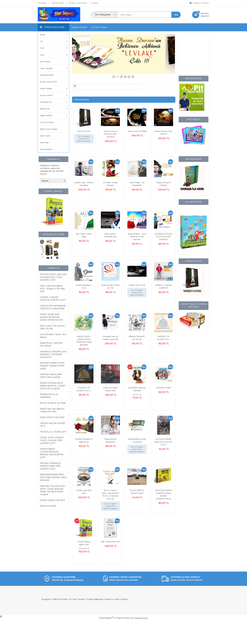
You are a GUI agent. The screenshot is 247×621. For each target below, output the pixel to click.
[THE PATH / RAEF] (163, 374)
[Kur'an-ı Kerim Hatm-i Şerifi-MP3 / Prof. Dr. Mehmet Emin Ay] (110, 477)
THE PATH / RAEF (163, 388)
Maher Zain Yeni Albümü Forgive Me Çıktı (52, 410)
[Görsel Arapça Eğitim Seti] (83, 528)
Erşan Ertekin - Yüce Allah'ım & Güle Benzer (137, 236)
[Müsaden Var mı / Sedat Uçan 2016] (110, 323)
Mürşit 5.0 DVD (84, 131)
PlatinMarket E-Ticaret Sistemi (115, 618)
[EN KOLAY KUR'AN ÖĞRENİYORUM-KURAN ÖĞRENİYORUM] (163, 477)
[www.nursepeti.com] (59, 20)
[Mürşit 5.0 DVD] (83, 118)
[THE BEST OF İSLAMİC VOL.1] (163, 323)
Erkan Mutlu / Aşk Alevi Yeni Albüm (51, 344)
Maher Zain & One (137, 285)
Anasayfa (45, 599)
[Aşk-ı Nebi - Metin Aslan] (83, 220)
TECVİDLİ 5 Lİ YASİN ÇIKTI (53, 432)
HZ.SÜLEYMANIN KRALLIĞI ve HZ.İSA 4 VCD (163, 442)
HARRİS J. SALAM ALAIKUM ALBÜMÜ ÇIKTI (53, 298)
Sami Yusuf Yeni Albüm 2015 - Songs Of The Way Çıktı (52, 288)
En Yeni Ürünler (77, 599)
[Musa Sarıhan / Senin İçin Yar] (110, 272)
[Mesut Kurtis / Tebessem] (110, 426)
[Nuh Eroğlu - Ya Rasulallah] (137, 169)
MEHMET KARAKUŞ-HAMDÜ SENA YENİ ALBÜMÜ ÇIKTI (50, 466)
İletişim (124, 599)
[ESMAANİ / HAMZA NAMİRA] (137, 374)
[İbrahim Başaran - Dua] (83, 272)
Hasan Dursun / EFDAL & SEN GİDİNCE (110, 134)
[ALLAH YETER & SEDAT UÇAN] (137, 477)
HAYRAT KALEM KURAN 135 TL (52, 424)
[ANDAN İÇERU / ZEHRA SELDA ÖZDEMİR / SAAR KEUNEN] (83, 323)
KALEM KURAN (48, 506)
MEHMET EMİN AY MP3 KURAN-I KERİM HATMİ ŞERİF (52, 366)
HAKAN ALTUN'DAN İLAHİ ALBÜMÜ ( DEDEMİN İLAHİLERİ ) (53, 354)
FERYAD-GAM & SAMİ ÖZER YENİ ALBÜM (51, 376)
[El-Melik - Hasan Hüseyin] (110, 169)
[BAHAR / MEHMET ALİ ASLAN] (137, 323)
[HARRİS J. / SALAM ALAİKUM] (163, 272)
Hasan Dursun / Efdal (137, 131)
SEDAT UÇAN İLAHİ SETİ (52, 500)
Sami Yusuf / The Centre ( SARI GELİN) (52, 327)
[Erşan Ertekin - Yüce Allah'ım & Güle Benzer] (137, 220)
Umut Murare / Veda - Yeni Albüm (53, 336)
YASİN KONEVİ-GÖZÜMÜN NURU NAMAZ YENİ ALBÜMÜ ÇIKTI (52, 453)
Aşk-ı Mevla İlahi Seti (110, 541)
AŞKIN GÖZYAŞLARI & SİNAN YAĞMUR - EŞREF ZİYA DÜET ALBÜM (52, 386)
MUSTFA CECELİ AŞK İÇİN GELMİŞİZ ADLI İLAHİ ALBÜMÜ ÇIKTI (53, 277)
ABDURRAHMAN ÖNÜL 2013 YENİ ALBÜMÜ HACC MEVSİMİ (53, 477)
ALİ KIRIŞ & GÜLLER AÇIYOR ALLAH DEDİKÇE (163, 236)
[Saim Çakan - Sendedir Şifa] (110, 220)
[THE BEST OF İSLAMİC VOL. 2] (83, 374)
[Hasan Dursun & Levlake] (163, 169)
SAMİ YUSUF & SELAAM (52, 417)
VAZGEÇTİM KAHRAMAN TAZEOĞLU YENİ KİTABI (53, 307)
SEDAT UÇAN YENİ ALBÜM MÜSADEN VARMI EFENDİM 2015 (51, 317)
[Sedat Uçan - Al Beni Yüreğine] (83, 169)
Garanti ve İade (111, 599)
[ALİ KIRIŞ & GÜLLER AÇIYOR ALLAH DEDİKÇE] (163, 220)
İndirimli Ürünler (60, 599)
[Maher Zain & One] (137, 272)
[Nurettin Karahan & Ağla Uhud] (83, 426)
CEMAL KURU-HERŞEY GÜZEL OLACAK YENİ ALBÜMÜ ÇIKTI (52, 440)
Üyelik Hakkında (95, 599)
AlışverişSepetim (205, 14)
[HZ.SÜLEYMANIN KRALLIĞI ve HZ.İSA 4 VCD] (163, 426)
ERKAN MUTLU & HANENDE (49, 396)
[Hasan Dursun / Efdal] (137, 118)
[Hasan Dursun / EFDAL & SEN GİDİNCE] (110, 118)
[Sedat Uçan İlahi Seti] (83, 477)
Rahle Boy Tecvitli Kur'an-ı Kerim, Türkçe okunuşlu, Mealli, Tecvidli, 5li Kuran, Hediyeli (53, 490)
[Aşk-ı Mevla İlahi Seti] (110, 528)
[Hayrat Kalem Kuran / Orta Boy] (137, 426)
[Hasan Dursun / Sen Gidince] (163, 118)
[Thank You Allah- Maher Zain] (110, 374)
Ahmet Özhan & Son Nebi (53, 403)
